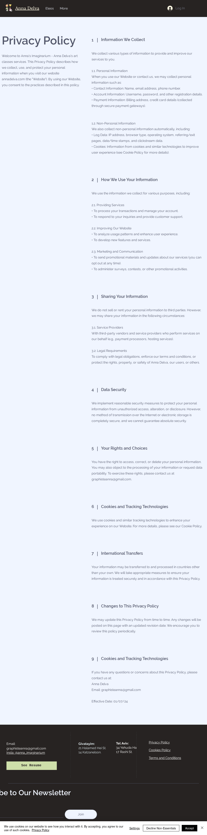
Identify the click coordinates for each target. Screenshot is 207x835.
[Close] (202, 828)
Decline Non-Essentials (161, 828)
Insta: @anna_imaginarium (25, 753)
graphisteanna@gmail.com (111, 479)
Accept (189, 828)
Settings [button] (134, 828)
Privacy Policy (40, 830)
